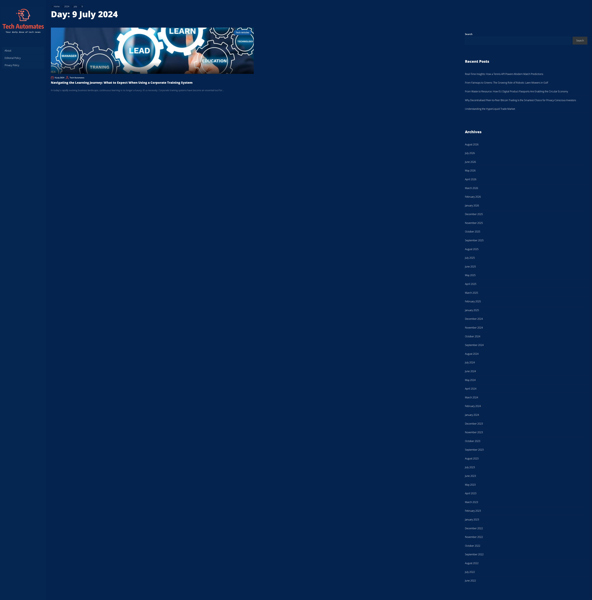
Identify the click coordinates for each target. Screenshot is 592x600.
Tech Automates (77, 77)
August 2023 (472, 458)
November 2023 (474, 432)
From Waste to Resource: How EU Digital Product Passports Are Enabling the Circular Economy (516, 91)
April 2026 (470, 179)
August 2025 (472, 249)
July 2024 (470, 362)
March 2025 (471, 292)
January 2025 (472, 310)
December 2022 (474, 528)
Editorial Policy (13, 58)
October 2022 (472, 545)
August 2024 (472, 353)
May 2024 (470, 380)
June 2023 (470, 476)
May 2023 (470, 484)
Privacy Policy (12, 65)
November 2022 (474, 537)
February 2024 (473, 406)
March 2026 (471, 188)
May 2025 (470, 275)
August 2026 (472, 144)
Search (469, 34)
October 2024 (472, 336)
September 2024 (474, 345)
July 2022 (470, 572)
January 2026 (472, 205)
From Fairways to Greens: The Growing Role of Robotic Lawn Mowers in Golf (506, 82)
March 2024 (471, 397)
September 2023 (474, 449)
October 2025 (472, 231)
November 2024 (474, 327)
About (8, 50)
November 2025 (474, 223)
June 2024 (470, 371)
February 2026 (473, 196)
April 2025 (470, 284)
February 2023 (473, 510)
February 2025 (473, 301)
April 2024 (470, 388)
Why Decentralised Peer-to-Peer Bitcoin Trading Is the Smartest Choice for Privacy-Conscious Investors (520, 100)
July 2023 (470, 467)
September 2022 (474, 554)
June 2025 (470, 266)
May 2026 (470, 170)
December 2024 (474, 319)
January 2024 (472, 415)
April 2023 (470, 493)
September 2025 (474, 240)
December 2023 (474, 423)
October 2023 (472, 441)
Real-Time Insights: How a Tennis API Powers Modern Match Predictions (504, 74)
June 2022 (470, 580)
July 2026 (470, 153)
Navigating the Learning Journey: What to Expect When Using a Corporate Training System (122, 82)
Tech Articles (242, 32)
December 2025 (474, 214)
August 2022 (472, 563)
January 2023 (472, 519)
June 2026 (470, 162)
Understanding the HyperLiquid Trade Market (490, 109)
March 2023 (471, 502)
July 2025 (470, 257)
